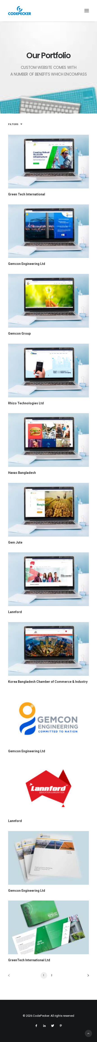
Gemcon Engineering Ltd (26, 264)
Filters (13, 124)
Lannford (15, 612)
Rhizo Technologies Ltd (26, 403)
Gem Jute (15, 542)
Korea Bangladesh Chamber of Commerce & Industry (48, 681)
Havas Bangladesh (22, 473)
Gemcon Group (19, 333)
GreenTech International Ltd (29, 960)
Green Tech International (26, 194)
